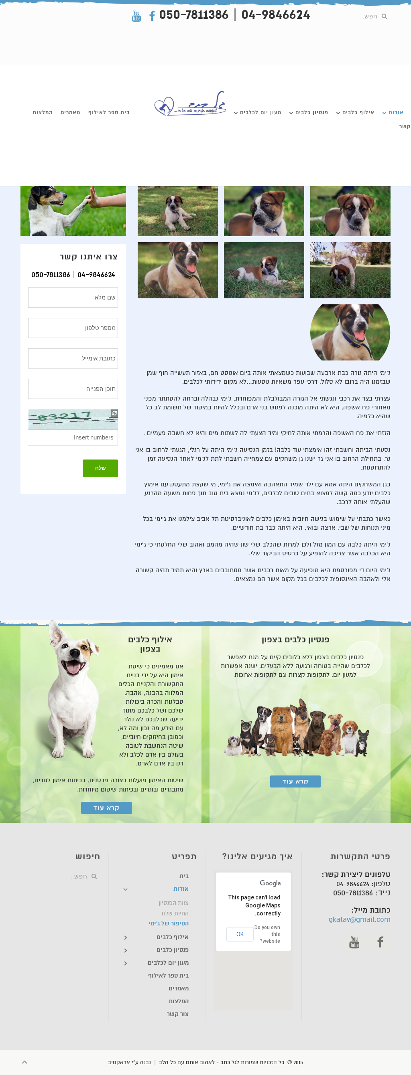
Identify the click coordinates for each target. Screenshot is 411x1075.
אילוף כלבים (358, 112)
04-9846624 (96, 274)
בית (184, 876)
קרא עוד (296, 781)
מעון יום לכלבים (260, 112)
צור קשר (178, 1014)
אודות (396, 112)
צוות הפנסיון (174, 903)
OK (240, 934)
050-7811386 (50, 274)
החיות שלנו (175, 913)
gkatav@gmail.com (360, 919)
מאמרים (70, 112)
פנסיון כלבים (311, 112)
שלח (100, 468)
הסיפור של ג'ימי (169, 923)
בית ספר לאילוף (109, 112)
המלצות (43, 112)
